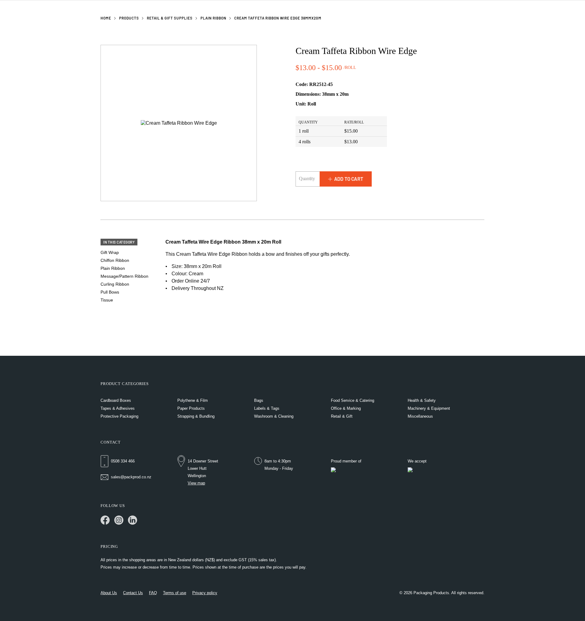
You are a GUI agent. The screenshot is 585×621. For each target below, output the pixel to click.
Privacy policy (204, 593)
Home (106, 18)
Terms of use (174, 593)
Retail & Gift (342, 416)
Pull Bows (110, 292)
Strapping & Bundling (195, 416)
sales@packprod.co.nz (131, 477)
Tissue (107, 300)
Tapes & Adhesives (118, 408)
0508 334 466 (123, 461)
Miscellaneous (420, 416)
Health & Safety (422, 400)
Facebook (105, 520)
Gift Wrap (110, 252)
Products (129, 18)
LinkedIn (132, 520)
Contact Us (133, 593)
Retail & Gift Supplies (170, 18)
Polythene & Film (192, 400)
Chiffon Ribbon (115, 260)
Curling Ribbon (115, 284)
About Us (109, 593)
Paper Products (191, 408)
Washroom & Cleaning (273, 416)
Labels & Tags (266, 408)
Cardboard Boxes (116, 400)
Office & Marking (346, 408)
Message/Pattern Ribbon (124, 276)
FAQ (153, 593)
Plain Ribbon (213, 18)
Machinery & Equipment (429, 408)
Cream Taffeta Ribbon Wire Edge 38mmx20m (277, 18)
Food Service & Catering (352, 400)
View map (196, 483)
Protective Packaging (119, 416)
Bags (258, 400)
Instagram (118, 520)
